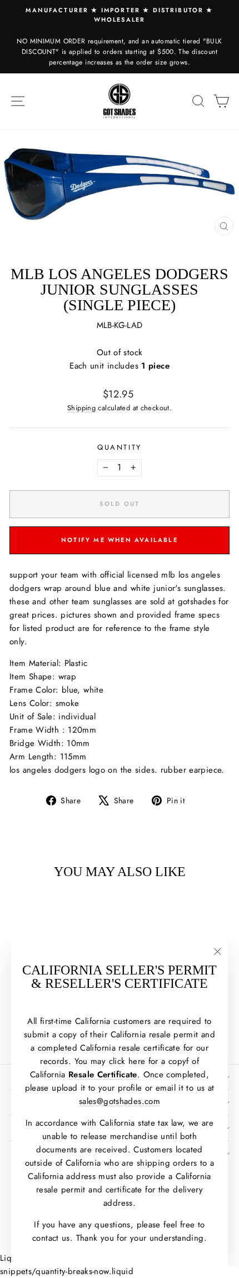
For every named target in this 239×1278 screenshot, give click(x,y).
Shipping (81, 407)
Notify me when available (119, 539)
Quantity (119, 447)
